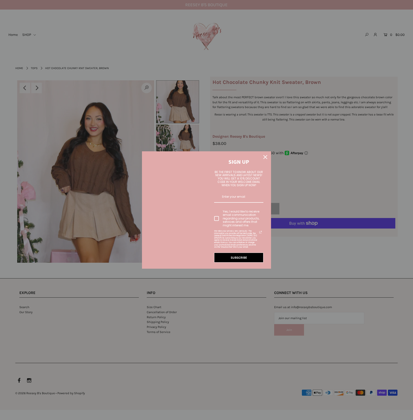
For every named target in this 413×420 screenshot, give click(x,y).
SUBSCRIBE (239, 257)
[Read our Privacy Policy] (260, 232)
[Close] (265, 157)
